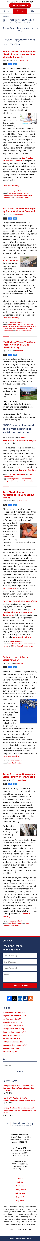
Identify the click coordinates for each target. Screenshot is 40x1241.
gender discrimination (13, 1025)
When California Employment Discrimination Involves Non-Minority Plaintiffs (19, 54)
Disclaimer (20, 1186)
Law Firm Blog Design (20, 1238)
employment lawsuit (15, 193)
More (33, 11)
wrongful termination (13, 1029)
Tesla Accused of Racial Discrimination (16, 658)
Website (20, 1182)
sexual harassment (23, 197)
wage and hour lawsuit (14, 1016)
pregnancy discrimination (15, 1045)
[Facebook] (9, 998)
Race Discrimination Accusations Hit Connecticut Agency (18, 495)
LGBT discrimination (13, 1042)
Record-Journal (9, 588)
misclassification (11, 1038)
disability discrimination (14, 1032)
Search (20, 1072)
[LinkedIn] (20, 998)
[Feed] (30, 998)
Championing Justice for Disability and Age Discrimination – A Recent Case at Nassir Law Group (20, 1088)
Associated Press (10, 260)
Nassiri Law (27, 1229)
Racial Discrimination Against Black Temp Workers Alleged (19, 775)
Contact (20, 11)
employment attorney (17, 191)
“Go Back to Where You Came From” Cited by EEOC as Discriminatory (19, 344)
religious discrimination (14, 1048)
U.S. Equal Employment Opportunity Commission (19, 612)
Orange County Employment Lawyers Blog (20, 19)
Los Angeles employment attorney (20, 326)
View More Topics (10, 1052)
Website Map (20, 1193)
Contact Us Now (20, 985)
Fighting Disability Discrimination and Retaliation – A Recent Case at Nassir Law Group (19, 1110)
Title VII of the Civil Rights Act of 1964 (20, 601)
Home (6, 11)
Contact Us (20, 1197)
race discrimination (20, 195)
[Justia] (25, 998)
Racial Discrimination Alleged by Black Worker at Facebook (19, 210)
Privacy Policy (20, 1189)
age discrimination (12, 1019)
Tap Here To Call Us (20, 5)
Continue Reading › (11, 185)
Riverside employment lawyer (22, 646)
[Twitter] (14, 998)
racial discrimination (23, 331)
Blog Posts (20, 1200)
